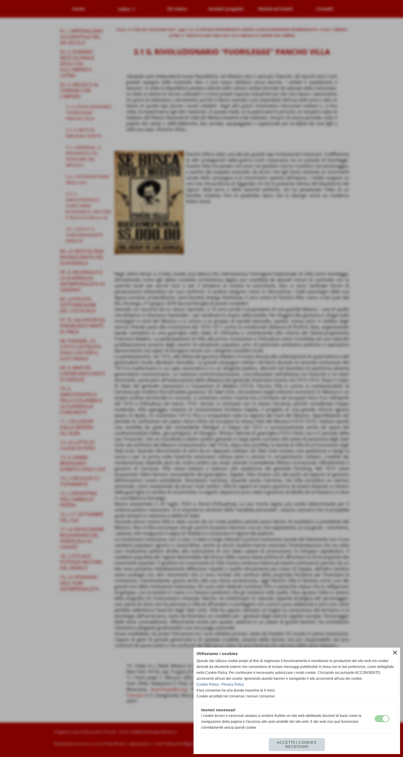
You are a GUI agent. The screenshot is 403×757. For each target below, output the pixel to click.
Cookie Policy (207, 684)
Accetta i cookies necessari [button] (297, 744)
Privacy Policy (233, 684)
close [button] (395, 652)
